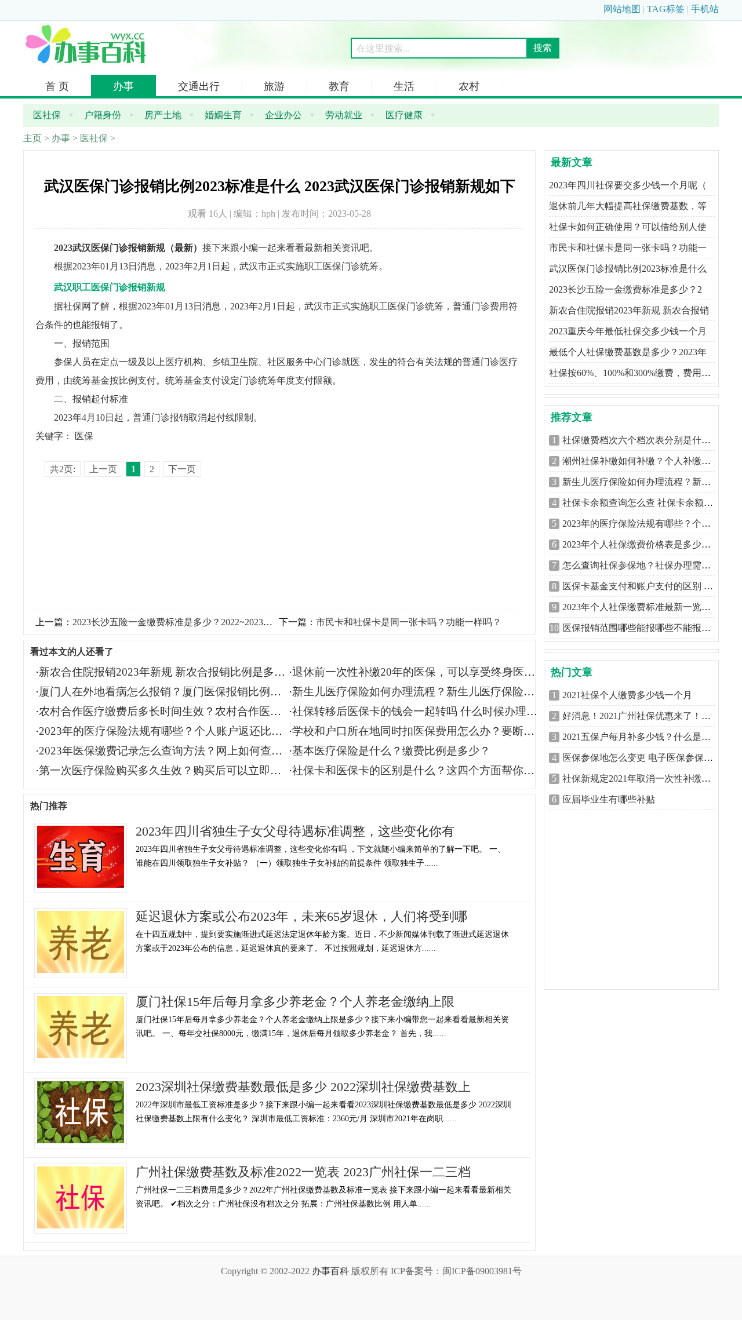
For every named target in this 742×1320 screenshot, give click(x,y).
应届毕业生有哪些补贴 (608, 799)
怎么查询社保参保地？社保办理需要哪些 (645, 565)
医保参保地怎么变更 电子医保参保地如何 (647, 758)
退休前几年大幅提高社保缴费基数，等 (628, 206)
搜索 (542, 48)
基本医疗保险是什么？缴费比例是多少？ (391, 751)
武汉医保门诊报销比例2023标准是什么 (628, 269)
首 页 (57, 86)
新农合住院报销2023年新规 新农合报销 (629, 310)
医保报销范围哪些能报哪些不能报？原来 (645, 628)
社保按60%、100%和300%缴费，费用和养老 (639, 373)
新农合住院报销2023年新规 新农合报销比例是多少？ (167, 672)
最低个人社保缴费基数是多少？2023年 (628, 352)
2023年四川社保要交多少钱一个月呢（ (628, 185)
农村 (469, 86)
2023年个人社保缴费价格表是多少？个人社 (650, 544)
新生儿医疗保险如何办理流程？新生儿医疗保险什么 (418, 691)
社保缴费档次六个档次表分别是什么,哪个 (647, 440)
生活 (404, 86)
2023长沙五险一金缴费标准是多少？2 (625, 289)
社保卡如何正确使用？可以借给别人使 (628, 227)
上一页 (103, 469)
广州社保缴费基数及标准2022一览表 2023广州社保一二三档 (303, 1172)
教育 (339, 86)
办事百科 (330, 1271)
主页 (32, 138)
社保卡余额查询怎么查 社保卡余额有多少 (647, 503)
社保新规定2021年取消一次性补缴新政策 (645, 778)
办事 (123, 86)
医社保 (94, 138)
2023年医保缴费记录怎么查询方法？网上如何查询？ (166, 751)
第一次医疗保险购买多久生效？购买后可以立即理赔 (165, 770)
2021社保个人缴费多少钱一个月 (627, 695)
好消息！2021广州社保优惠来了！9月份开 (648, 716)
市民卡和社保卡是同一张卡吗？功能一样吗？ (408, 622)
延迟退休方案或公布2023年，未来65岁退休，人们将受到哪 (301, 916)
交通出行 (199, 86)
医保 (84, 436)
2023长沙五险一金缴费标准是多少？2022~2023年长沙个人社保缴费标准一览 (228, 622)
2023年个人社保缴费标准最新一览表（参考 (650, 607)
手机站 (705, 9)
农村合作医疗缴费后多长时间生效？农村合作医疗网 (165, 711)
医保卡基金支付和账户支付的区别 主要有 (647, 586)
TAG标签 (666, 9)
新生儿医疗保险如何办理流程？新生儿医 (645, 482)
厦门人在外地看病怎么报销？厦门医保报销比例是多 (165, 691)
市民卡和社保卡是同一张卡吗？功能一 (628, 248)
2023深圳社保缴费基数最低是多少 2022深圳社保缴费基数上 (303, 1087)
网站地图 (622, 9)
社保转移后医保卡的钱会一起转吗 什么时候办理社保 (420, 711)
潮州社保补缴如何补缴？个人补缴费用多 (645, 461)
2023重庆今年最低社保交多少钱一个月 (628, 331)
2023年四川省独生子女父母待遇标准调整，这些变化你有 (295, 831)
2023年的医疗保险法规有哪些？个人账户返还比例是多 (171, 731)
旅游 (274, 86)
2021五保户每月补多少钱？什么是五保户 (645, 737)
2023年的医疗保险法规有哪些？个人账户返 (650, 523)
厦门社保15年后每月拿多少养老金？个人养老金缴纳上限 (295, 1001)
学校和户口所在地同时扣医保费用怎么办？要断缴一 (418, 731)
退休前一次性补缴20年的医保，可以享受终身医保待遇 (424, 672)
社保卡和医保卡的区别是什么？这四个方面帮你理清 (418, 770)
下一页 (182, 469)
